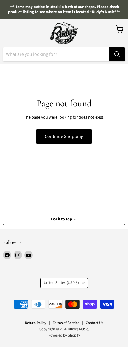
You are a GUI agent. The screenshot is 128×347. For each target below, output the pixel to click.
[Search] (117, 54)
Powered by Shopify (64, 335)
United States (61, 282)
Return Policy (35, 322)
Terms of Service (66, 322)
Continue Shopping (64, 136)
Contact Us (94, 322)
